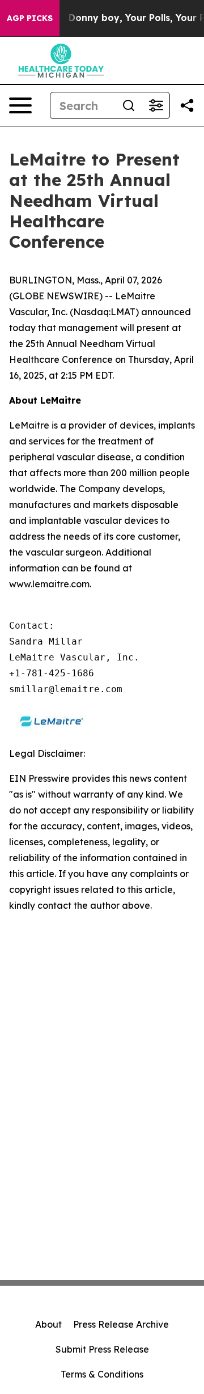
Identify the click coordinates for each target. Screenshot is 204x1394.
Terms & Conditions (102, 1374)
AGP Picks (30, 18)
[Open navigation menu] (20, 105)
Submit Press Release (102, 1349)
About (48, 1324)
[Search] (128, 105)
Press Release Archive (121, 1324)
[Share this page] (187, 105)
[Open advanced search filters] (155, 105)
